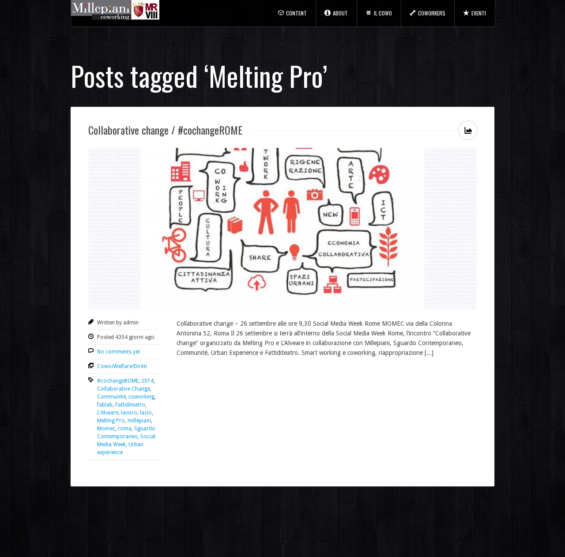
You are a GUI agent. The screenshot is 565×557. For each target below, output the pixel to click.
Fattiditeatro (130, 405)
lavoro (129, 413)
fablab (105, 405)
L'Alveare (107, 413)
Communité (111, 397)
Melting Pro (111, 421)
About (340, 13)
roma (125, 428)
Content (296, 13)
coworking (141, 397)
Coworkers (431, 13)
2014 (147, 381)
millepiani (139, 421)
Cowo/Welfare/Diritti (122, 366)
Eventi (478, 13)
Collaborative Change (123, 389)
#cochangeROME (118, 381)
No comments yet (118, 352)
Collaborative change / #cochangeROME (165, 130)
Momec (106, 428)
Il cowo (383, 13)
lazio (146, 413)
